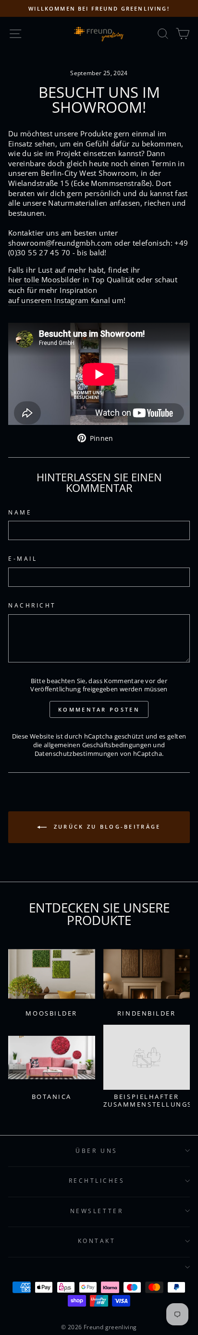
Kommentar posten (99, 709)
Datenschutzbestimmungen (76, 754)
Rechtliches (97, 1180)
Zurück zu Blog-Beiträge (105, 826)
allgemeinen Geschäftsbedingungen (97, 745)
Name (20, 512)
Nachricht (32, 605)
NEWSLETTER (96, 1211)
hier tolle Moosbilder (44, 279)
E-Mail (22, 558)
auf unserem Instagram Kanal (59, 300)
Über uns (96, 1150)
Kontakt (97, 1240)
